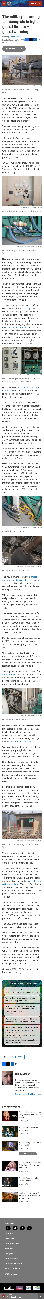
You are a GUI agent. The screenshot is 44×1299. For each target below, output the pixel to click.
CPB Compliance (11, 1274)
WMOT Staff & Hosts (12, 1243)
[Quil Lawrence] (7, 1078)
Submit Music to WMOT (13, 1264)
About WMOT (10, 1249)
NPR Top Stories (16, 1057)
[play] (3, 1296)
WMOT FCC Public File (13, 1269)
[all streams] (41, 1296)
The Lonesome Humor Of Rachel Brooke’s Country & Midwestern (29, 1195)
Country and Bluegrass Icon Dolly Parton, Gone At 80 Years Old (30, 1165)
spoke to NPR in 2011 (12, 674)
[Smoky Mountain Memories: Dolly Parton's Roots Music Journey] (10, 1116)
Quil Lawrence (15, 36)
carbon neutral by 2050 (15, 327)
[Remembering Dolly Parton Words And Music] (10, 1146)
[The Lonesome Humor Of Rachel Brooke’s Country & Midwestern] (10, 1197)
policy (27, 308)
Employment (9, 1254)
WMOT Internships (11, 1259)
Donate (36, 3)
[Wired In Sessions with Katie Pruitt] (10, 1131)
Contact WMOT (10, 1238)
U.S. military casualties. (21, 741)
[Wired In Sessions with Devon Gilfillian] (10, 1182)
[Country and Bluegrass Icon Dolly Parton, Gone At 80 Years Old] (10, 1166)
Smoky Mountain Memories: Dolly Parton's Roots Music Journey (30, 1114)
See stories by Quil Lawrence (28, 1094)
